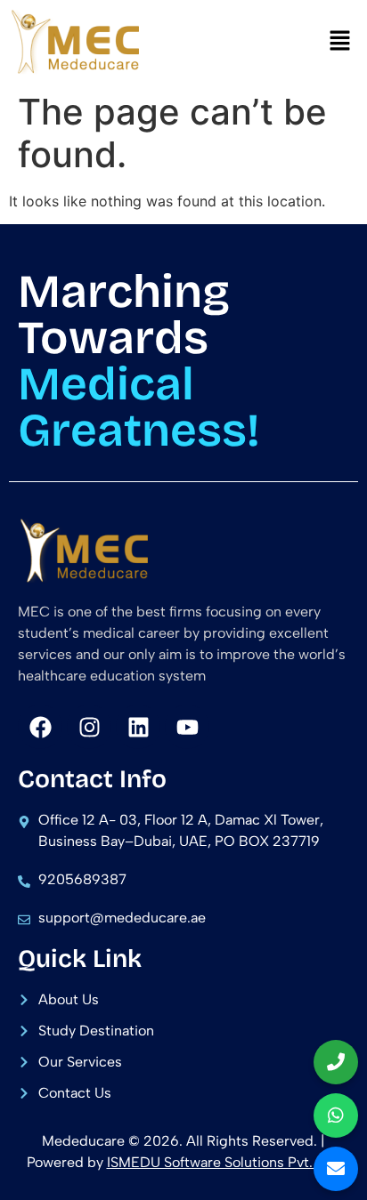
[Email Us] (336, 1169)
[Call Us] (336, 1062)
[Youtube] (187, 727)
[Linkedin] (138, 727)
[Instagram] (89, 727)
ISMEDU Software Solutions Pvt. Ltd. (224, 1162)
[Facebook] (40, 727)
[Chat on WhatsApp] (336, 1115)
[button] (340, 41)
